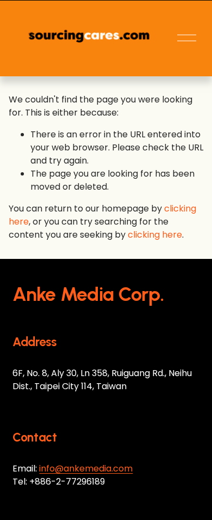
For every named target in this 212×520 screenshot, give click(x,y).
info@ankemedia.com (86, 468)
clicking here (155, 234)
